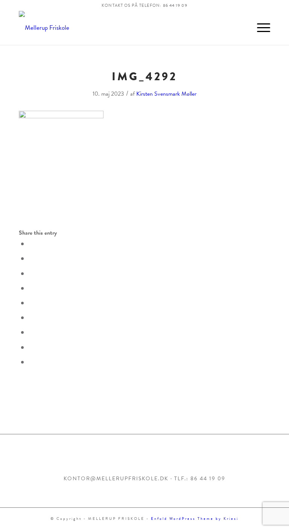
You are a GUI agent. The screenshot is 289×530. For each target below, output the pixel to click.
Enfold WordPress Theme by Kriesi (195, 518)
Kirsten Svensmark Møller (166, 93)
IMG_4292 (144, 76)
